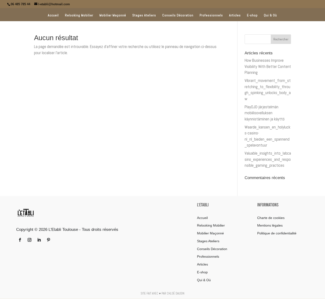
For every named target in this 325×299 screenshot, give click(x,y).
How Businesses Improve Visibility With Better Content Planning (268, 66)
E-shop (252, 15)
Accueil (53, 15)
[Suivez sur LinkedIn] (39, 240)
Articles (235, 15)
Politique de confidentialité (276, 233)
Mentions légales (270, 225)
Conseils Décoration (177, 15)
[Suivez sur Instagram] (29, 240)
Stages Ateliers (144, 15)
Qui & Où (270, 15)
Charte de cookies (271, 218)
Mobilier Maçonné (112, 15)
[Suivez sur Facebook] (20, 240)
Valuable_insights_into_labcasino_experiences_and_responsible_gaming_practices (268, 159)
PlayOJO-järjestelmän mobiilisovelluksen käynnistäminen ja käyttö (265, 113)
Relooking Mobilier (79, 15)
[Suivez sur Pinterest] (48, 240)
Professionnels (211, 15)
